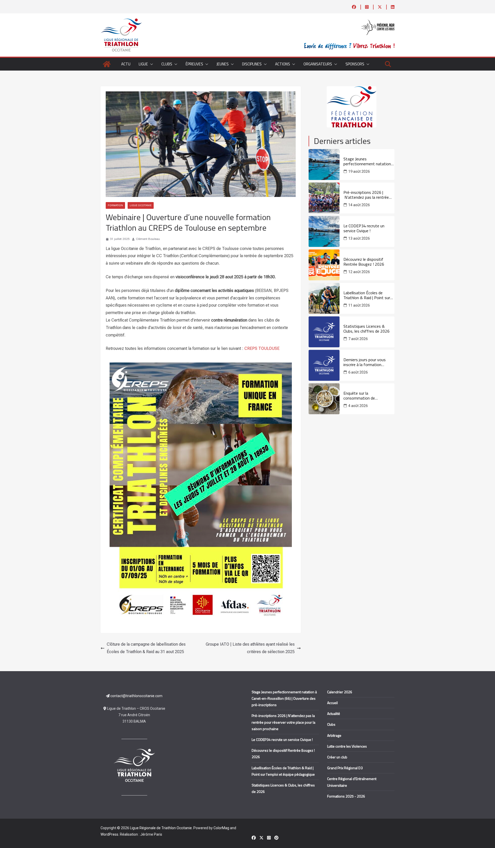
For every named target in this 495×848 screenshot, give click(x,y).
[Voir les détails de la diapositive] (351, 106)
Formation (115, 205)
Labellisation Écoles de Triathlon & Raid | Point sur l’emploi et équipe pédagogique (366, 295)
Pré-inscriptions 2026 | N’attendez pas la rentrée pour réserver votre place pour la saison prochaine (366, 195)
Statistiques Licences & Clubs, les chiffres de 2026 (366, 329)
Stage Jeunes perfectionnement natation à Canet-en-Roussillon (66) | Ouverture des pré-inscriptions (368, 161)
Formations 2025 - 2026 (346, 796)
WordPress (109, 834)
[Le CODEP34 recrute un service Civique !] (324, 231)
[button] (150, 64)
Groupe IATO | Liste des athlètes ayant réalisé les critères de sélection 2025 (250, 648)
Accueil (332, 702)
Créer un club (337, 757)
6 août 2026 (358, 372)
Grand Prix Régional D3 (345, 768)
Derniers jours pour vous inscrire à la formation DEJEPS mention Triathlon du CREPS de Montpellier (368, 362)
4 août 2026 (358, 406)
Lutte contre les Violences (347, 746)
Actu (125, 64)
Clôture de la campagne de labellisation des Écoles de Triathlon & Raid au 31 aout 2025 (146, 648)
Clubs (331, 724)
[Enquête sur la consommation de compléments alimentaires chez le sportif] (324, 398)
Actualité (333, 713)
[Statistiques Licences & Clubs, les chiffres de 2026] (324, 331)
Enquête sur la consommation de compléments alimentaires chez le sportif (366, 396)
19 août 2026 (359, 171)
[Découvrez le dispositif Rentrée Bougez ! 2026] (324, 264)
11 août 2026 (359, 305)
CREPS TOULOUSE (261, 348)
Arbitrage (334, 735)
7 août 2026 (358, 339)
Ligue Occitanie (141, 205)
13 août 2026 (359, 238)
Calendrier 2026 (339, 692)
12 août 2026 (359, 272)
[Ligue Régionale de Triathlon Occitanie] (107, 64)
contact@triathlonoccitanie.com (136, 696)
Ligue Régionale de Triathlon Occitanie (161, 828)
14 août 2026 (359, 205)
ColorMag (221, 828)
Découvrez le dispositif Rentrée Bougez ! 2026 (363, 262)
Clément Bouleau (148, 239)
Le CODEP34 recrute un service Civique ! (363, 228)
